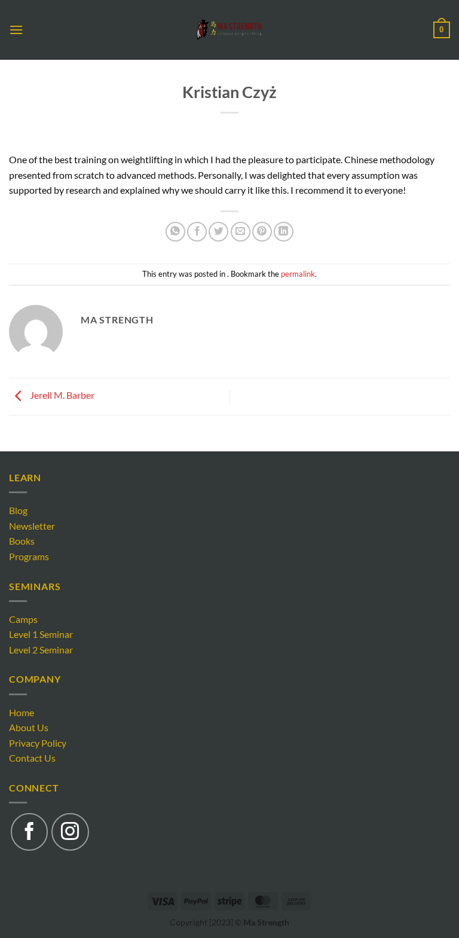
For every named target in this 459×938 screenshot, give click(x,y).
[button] (16, 29)
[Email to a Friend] (240, 232)
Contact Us (32, 757)
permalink (298, 274)
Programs (29, 556)
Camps (23, 619)
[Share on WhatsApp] (175, 232)
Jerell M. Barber (61, 395)
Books (22, 540)
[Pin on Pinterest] (262, 232)
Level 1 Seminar (41, 634)
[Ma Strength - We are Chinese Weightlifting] (230, 29)
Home (21, 712)
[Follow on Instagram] (69, 831)
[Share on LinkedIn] (283, 232)
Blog (18, 510)
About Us (28, 727)
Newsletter (32, 525)
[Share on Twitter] (218, 232)
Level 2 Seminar (41, 649)
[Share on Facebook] (197, 232)
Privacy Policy (37, 742)
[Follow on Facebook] (29, 831)
